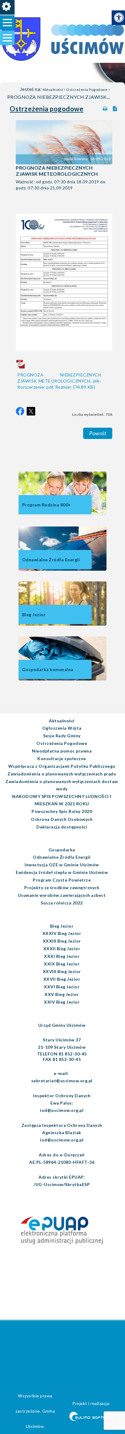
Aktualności (52, 89)
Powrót (97, 433)
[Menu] (7, 7)
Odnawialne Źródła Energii (62, 857)
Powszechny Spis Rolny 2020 (62, 811)
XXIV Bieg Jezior (61, 1002)
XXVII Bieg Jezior (61, 979)
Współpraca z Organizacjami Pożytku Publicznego (62, 766)
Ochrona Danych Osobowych (62, 819)
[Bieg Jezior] (63, 624)
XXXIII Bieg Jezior (62, 940)
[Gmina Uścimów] (38, 30)
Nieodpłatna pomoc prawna (62, 750)
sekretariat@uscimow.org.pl (62, 1080)
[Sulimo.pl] (91, 1417)
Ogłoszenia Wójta (62, 728)
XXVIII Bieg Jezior (62, 971)
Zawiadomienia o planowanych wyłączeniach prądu (62, 773)
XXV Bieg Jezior (62, 994)
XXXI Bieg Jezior (61, 956)
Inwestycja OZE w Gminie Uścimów (62, 864)
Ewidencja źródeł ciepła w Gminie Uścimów (62, 872)
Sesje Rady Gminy (62, 735)
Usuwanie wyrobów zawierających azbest (62, 895)
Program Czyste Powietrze (62, 879)
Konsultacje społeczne (61, 758)
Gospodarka (62, 849)
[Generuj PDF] (116, 107)
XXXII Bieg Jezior (61, 948)
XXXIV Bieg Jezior (61, 933)
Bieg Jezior (62, 926)
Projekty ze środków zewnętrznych (61, 887)
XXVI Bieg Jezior (61, 986)
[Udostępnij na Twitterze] (31, 411)
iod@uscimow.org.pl (61, 1110)
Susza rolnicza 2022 (62, 902)
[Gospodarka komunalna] (63, 679)
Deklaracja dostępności (61, 826)
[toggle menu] (7, 22)
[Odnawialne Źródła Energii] (63, 569)
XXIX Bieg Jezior (61, 963)
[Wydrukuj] (106, 107)
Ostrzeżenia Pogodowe (86, 89)
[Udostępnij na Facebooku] (20, 411)
